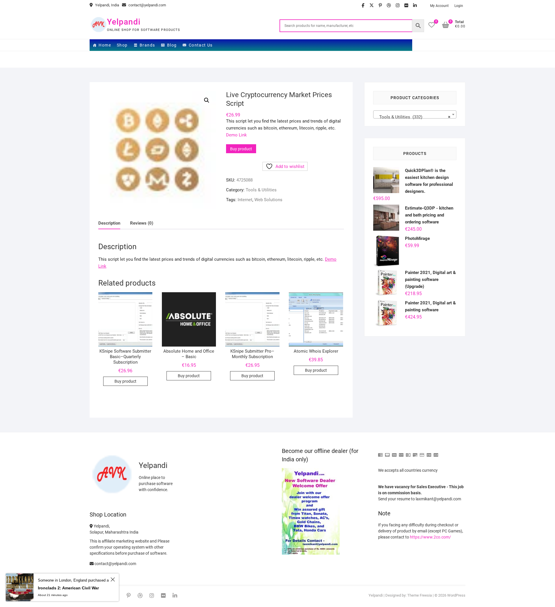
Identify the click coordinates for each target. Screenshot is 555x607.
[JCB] (436, 452)
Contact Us (201, 45)
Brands (147, 45)
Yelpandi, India (106, 5)
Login (458, 6)
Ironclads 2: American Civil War (68, 588)
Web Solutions (268, 199)
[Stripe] (429, 452)
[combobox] (414, 114)
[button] (206, 100)
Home (105, 45)
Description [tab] (109, 223)
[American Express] (380, 452)
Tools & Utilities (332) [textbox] (413, 117)
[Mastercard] (387, 452)
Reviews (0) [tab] (141, 223)
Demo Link (236, 135)
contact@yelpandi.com (146, 5)
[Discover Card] (415, 452)
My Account (439, 6)
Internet (245, 199)
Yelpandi (123, 22)
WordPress (456, 595)
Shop (122, 45)
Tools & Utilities (261, 190)
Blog (172, 45)
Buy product (241, 149)
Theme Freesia (419, 595)
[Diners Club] (408, 452)
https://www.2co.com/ (430, 537)
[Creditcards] (422, 452)
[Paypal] (401, 452)
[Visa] (394, 452)
